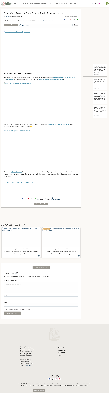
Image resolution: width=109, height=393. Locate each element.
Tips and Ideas (55, 4)
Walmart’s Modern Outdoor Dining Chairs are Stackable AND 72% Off (100, 109)
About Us (64, 4)
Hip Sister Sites (83, 5)
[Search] (79, 4)
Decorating (24, 4)
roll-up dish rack (16, 172)
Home (60, 355)
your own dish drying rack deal (58, 124)
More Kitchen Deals (11, 25)
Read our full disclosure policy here (46, 20)
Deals (16, 4)
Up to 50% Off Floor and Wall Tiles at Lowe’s (99, 81)
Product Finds (34, 4)
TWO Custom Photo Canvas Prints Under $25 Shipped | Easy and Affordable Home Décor (100, 69)
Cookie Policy (28, 365)
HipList (76, 25)
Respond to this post (10, 280)
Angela (7, 16)
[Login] (107, 3)
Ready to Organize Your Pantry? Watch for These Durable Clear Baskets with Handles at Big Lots (99, 96)
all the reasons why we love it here (51, 79)
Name (6, 295)
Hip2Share (72, 4)
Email (6, 302)
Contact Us (61, 350)
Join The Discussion (41, 267)
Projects (44, 4)
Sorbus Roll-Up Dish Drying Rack (64, 77)
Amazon (10, 79)
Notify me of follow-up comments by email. (18, 309)
